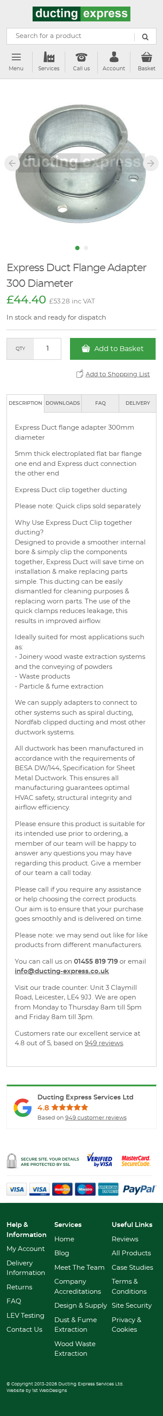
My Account (26, 1249)
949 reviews (104, 1043)
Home (64, 1239)
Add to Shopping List (118, 375)
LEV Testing (25, 1316)
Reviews (125, 1239)
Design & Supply (80, 1305)
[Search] (145, 37)
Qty (20, 348)
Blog (61, 1253)
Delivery (138, 403)
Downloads (63, 403)
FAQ (100, 403)
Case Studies (132, 1267)
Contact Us (24, 1329)
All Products (131, 1253)
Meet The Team (79, 1267)
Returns (19, 1287)
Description (25, 403)
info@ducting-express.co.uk (62, 971)
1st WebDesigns (49, 1390)
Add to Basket (118, 348)
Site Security (132, 1305)
